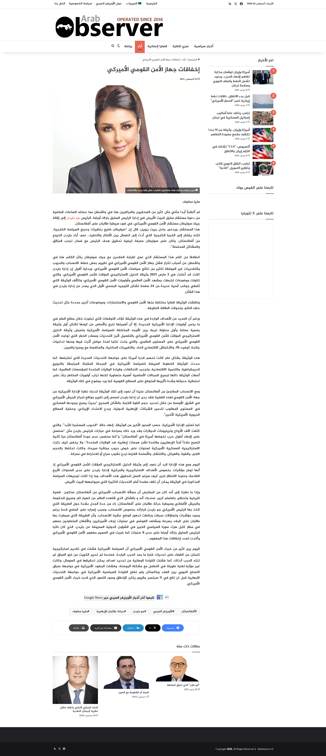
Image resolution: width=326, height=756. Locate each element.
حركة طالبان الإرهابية (110, 611)
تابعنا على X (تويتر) (257, 213)
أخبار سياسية (203, 46)
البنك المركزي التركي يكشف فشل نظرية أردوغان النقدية (79, 709)
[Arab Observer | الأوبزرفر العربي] (109, 24)
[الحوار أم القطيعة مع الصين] (126, 672)
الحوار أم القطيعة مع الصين (133, 692)
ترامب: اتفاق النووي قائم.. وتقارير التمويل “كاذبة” (232, 166)
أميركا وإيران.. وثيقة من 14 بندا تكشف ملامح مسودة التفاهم (229, 132)
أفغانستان (188, 611)
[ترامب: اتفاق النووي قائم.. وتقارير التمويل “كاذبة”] (263, 169)
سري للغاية (180, 46)
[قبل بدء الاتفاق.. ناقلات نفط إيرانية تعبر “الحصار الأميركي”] (263, 101)
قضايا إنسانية (157, 46)
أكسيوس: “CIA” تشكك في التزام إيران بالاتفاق (231, 149)
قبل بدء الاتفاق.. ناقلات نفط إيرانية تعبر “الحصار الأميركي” (230, 99)
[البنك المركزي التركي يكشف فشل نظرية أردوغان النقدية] (75, 680)
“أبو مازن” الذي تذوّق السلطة (183, 685)
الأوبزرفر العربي (163, 611)
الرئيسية (151, 3)
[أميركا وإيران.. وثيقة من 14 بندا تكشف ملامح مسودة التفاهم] (263, 135)
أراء (140, 46)
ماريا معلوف (80, 611)
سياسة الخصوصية (80, 3)
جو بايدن (73, 218)
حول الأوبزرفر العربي (109, 3)
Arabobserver (264, 749)
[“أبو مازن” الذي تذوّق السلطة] (177, 668)
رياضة (128, 46)
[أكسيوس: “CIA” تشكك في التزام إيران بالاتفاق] (263, 152)
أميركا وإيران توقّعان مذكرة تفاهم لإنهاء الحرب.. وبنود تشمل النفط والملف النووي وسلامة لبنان (231, 79)
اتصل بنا (60, 3)
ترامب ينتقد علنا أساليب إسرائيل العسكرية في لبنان (231, 115)
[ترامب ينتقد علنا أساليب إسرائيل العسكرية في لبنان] (263, 118)
